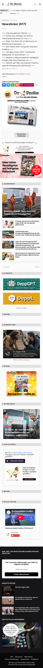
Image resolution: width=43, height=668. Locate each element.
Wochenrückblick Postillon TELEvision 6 (19, 528)
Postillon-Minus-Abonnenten (21, 452)
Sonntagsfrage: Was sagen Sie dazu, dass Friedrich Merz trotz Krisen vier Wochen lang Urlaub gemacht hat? (27, 609)
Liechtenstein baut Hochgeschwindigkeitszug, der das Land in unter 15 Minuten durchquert (27, 233)
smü (16, 68)
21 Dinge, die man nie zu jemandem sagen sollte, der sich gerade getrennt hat (27, 223)
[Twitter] (8, 85)
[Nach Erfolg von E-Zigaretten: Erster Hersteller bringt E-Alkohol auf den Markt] (8, 256)
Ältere (37, 267)
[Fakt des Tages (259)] (8, 590)
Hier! (4, 77)
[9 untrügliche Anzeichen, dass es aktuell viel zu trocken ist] (8, 600)
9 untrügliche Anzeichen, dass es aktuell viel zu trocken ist (26, 598)
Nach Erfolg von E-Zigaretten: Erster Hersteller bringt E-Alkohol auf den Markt (27, 255)
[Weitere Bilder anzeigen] (21, 360)
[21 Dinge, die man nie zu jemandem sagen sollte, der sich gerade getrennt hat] (8, 224)
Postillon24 (34, 659)
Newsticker (13, 20)
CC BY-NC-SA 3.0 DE (15, 664)
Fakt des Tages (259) (22, 587)
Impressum (18, 657)
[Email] (17, 85)
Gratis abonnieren (21, 574)
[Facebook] (4, 85)
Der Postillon (22, 662)
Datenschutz (28, 657)
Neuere (6, 267)
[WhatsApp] (12, 85)
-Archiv (24, 74)
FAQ (11, 657)
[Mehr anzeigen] (36, 85)
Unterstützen (25, 659)
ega (12, 68)
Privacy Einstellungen (12, 659)
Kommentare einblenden (21, 135)
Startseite (5, 20)
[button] (3, 4)
